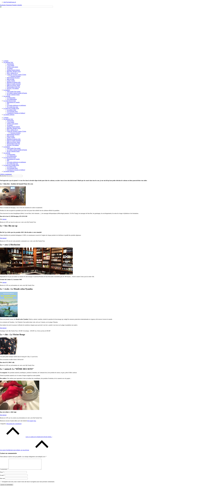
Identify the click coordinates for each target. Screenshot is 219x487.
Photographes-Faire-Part (13, 87)
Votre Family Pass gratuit (13, 91)
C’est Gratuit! (10, 65)
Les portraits (6, 96)
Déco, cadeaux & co (12, 73)
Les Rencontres (11, 97)
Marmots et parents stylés (13, 82)
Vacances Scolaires (15, 76)
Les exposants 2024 (12, 111)
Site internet (3, 238)
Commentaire (4, 469)
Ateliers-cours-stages (12, 67)
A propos (5, 60)
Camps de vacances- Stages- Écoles (16, 74)
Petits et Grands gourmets (14, 84)
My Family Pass (31, 421)
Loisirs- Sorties (11, 80)
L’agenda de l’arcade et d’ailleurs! (16, 113)
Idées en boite (10, 79)
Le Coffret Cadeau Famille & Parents (17, 93)
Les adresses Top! (8, 62)
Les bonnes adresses (8, 114)
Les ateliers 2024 (11, 110)
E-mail (2, 475)
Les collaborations (12, 99)
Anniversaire (10, 64)
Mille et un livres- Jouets (13, 85)
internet (4, 219)
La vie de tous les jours (9, 100)
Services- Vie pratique (13, 88)
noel (20, 423)
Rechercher (3, 176)
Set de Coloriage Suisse (13, 94)
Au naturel (10, 68)
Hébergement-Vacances (13, 77)
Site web (2, 478)
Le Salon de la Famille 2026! (11, 108)
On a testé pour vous (12, 107)
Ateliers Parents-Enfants (13, 70)
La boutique (6, 90)
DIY (8, 104)
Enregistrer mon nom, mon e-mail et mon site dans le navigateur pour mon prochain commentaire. (28, 481)
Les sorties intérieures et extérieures (16, 105)
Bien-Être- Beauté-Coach (14, 71)
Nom (2, 472)
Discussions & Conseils (13, 102)
